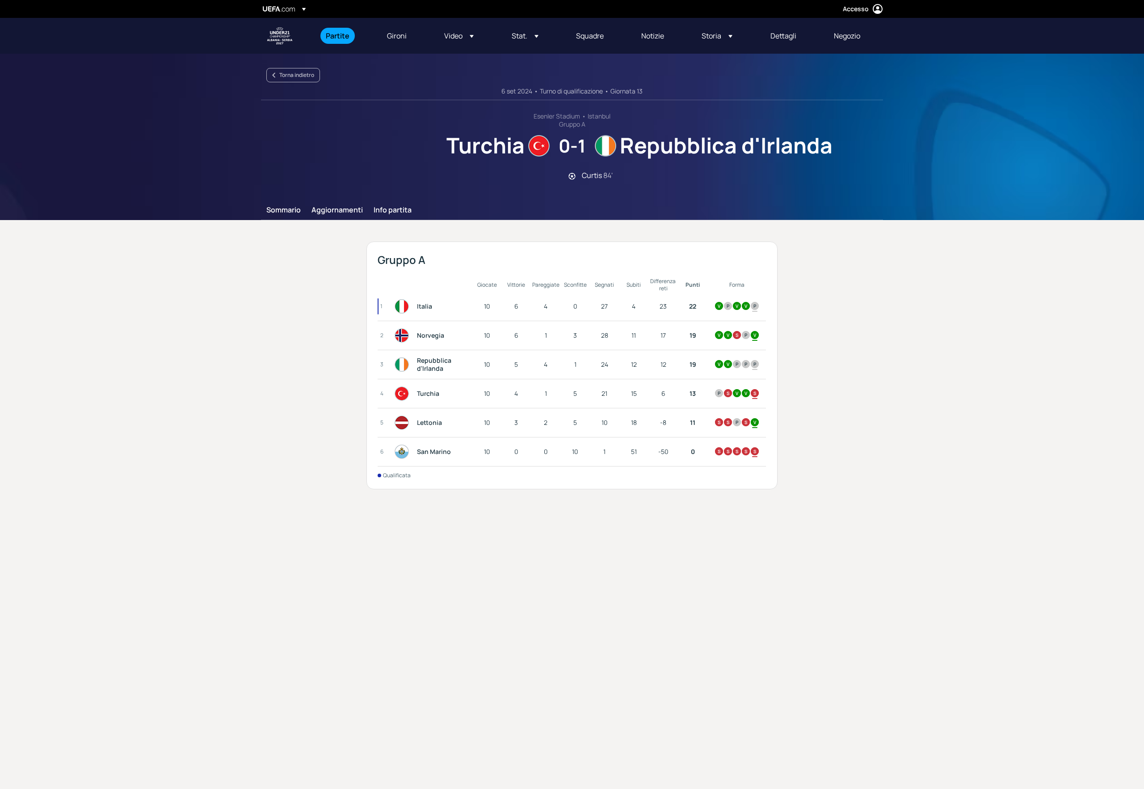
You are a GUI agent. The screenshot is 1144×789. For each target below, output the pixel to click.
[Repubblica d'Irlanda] (403, 364)
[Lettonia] (403, 423)
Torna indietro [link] (296, 75)
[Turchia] (403, 393)
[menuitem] (345, 35)
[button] (458, 35)
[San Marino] (403, 452)
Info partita (393, 210)
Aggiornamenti (337, 210)
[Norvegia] (403, 335)
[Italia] (403, 306)
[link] (337, 35)
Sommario (283, 210)
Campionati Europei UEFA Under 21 (280, 35)
